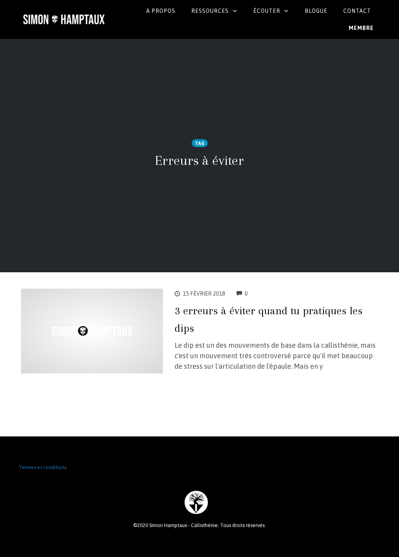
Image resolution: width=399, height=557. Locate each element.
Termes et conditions (42, 467)
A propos (160, 11)
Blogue (316, 11)
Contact (357, 11)
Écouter (266, 11)
